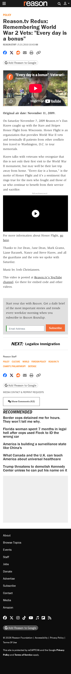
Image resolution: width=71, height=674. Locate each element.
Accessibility (41, 637)
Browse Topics (12, 542)
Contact (8, 593)
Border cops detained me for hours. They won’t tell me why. (31, 419)
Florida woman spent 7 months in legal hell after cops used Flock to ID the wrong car (34, 432)
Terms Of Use (10, 642)
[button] (66, 3)
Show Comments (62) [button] (23, 401)
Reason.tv (53, 361)
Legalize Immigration (35, 343)
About (7, 535)
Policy (7, 15)
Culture (16, 361)
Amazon (8, 607)
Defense (32, 366)
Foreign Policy (38, 361)
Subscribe (55, 328)
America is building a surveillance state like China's (34, 445)
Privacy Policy (57, 637)
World (26, 361)
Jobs (6, 564)
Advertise (9, 578)
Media (7, 600)
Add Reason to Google (22, 63)
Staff (6, 557)
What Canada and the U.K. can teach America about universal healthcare (33, 457)
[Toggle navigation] (4, 3)
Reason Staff (9, 44)
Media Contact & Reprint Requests (23, 392)
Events (7, 549)
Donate (7, 571)
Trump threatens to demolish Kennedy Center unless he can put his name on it (35, 468)
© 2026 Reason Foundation (18, 637)
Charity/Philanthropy (14, 366)
